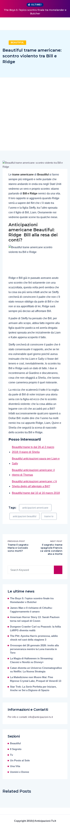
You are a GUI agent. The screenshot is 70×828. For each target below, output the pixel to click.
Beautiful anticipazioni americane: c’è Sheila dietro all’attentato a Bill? (34, 484)
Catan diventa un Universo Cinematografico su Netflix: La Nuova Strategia (36, 670)
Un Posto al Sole (20, 760)
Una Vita (15, 766)
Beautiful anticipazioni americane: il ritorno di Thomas (33, 472)
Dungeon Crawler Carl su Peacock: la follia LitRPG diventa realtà (35, 628)
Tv (11, 755)
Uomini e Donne (19, 772)
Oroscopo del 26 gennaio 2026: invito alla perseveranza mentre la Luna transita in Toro (34, 649)
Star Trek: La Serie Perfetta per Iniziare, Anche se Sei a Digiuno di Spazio (33, 688)
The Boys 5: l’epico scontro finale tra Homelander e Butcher (35, 11)
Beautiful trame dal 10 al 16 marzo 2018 (36, 492)
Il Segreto (15, 749)
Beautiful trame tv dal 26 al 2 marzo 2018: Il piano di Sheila (33, 449)
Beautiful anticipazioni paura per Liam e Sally (36, 461)
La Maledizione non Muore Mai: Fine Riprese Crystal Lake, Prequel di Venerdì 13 (35, 679)
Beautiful (17, 42)
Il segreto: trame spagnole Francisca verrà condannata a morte (51, 549)
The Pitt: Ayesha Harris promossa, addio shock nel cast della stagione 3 (34, 638)
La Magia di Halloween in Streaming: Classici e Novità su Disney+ (31, 660)
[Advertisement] (35, 114)
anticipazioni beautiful (24, 516)
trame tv (49, 516)
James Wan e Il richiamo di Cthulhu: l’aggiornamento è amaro (31, 610)
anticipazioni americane (35, 507)
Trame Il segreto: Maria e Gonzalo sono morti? (18, 547)
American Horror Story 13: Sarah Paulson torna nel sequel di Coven (34, 619)
